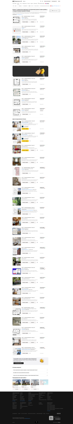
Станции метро (41, 397)
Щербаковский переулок (25, 228)
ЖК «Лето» (23, 110)
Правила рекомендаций (39, 413)
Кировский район (30, 399)
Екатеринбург (14, 397)
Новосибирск (14, 396)
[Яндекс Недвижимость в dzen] (58, 413)
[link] (59, 1)
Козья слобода (22, 396)
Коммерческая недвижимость (24, 406)
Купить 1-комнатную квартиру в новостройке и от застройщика (55, 408)
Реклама (19, 413)
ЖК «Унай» (23, 169)
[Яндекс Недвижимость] (17, 1)
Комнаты (21, 407)
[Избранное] (40, 1)
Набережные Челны (49, 399)
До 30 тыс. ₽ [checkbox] (16, 72)
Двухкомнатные (15, 406)
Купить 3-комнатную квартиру (51, 407)
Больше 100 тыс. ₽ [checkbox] (16, 74)
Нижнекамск (48, 397)
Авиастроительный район (31, 395)
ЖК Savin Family (23, 90)
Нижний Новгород (15, 399)
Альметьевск (49, 398)
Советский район (30, 397)
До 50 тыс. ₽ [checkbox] (21, 72)
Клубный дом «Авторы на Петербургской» (27, 189)
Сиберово (23, 80)
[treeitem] (15, 3)
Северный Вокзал (22, 398)
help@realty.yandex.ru (27, 418)
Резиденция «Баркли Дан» (25, 289)
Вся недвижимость (15, 413)
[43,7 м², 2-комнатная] (17, 201)
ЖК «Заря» (23, 229)
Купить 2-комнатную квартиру (51, 409)
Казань (22, 17)
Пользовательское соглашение (32, 413)
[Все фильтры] (13, 6)
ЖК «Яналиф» (23, 329)
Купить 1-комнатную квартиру (51, 406)
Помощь (44, 413)
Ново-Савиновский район (31, 396)
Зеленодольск (49, 396)
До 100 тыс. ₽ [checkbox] (31, 72)
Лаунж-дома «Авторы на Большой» (26, 349)
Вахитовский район (30, 398)
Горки (21, 395)
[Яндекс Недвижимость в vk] (57, 413)
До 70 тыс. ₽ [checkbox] (26, 72)
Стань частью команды (24, 413)
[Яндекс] (59, 422)
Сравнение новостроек (42, 395)
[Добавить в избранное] (37, 22)
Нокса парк (23, 100)
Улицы (39, 398)
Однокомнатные (15, 407)
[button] (42, 1)
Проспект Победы (22, 399)
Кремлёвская (21, 397)
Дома (20, 408)
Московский (23, 269)
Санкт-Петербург (15, 395)
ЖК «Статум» (23, 309)
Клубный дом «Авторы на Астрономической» (27, 210)
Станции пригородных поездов (42, 399)
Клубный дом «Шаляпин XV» (25, 249)
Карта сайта (47, 413)
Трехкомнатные (14, 408)
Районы (40, 396)
